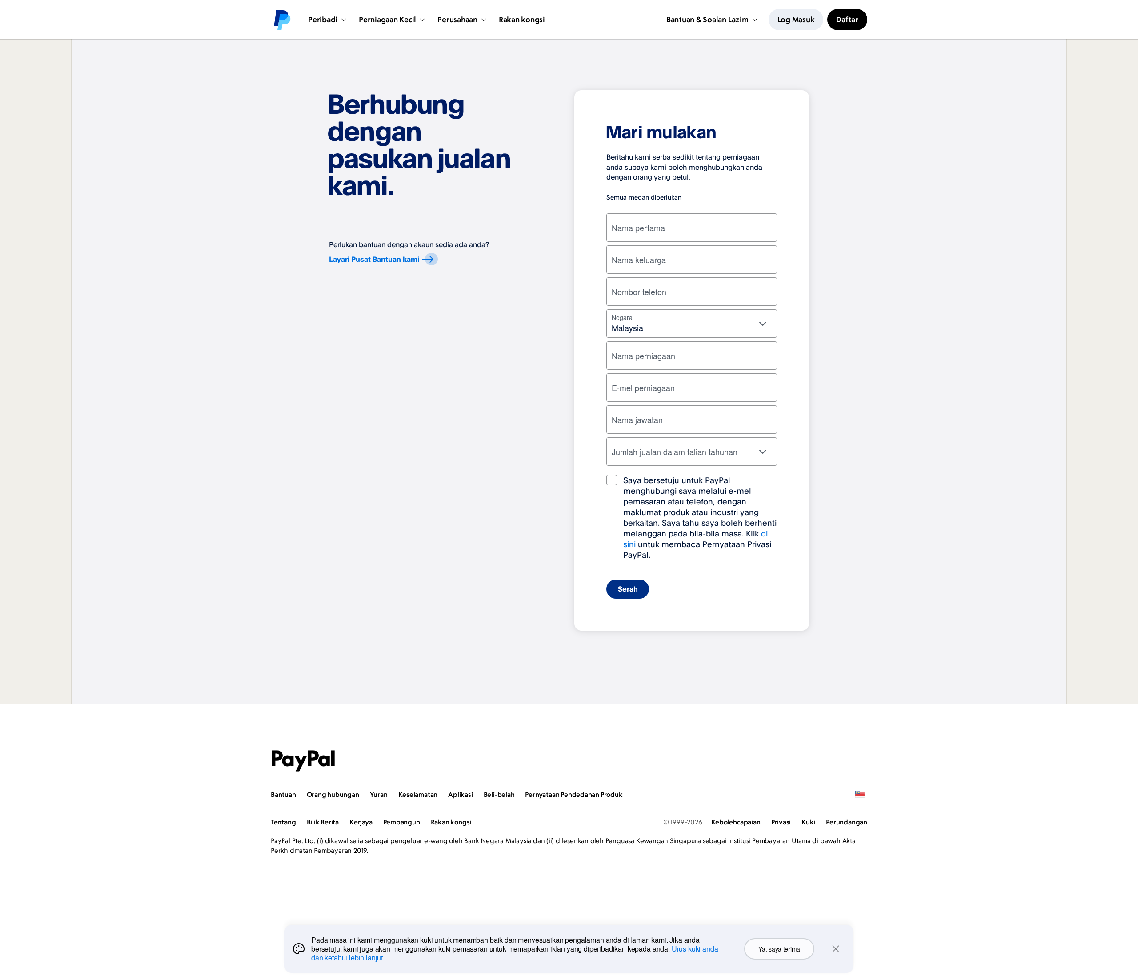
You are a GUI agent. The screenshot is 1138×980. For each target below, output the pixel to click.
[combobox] (691, 323)
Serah (628, 588)
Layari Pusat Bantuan (374, 259)
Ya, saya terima (779, 948)
